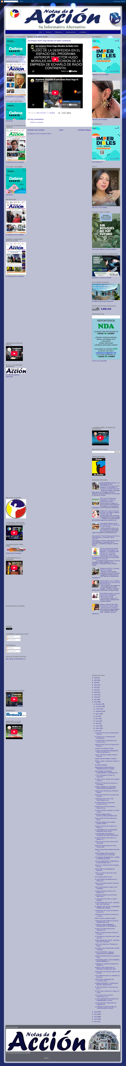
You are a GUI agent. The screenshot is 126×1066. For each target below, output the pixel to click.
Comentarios (12, 639)
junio (97, 718)
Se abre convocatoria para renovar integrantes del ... (105, 929)
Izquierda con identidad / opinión (104, 748)
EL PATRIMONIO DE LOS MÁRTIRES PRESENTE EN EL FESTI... (106, 830)
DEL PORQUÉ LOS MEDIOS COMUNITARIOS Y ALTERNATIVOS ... (107, 772)
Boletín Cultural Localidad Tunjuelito (105, 918)
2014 (95, 1014)
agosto (98, 713)
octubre (98, 709)
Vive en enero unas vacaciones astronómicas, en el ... (104, 995)
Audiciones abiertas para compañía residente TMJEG (105, 822)
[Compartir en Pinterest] (70, 113)
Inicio (40, 32)
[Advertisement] (16, 309)
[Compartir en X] (66, 113)
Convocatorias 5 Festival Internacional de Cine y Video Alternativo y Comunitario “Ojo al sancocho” (106, 537)
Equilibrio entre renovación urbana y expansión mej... (105, 807)
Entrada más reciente (36, 130)
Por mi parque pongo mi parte (103, 877)
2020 (95, 692)
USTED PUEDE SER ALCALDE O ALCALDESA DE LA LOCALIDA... (105, 854)
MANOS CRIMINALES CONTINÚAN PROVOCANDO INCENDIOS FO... (106, 787)
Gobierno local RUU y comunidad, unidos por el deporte (109, 569)
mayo (97, 721)
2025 (95, 680)
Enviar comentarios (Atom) (43, 133)
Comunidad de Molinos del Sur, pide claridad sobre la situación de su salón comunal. (110, 525)
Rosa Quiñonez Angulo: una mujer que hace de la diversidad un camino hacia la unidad (110, 595)
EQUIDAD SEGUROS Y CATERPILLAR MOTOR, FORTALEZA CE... (106, 984)
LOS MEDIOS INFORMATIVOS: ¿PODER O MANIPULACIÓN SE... (107, 858)
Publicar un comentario (36, 122)
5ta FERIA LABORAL (101, 765)
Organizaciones (71, 32)
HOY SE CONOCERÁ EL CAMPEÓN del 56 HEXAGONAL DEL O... (107, 862)
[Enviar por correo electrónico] (62, 113)
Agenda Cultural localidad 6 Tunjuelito (106, 758)
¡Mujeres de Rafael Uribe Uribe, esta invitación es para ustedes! (109, 605)
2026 (95, 677)
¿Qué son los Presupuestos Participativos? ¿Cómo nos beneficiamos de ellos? (108, 500)
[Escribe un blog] (64, 113)
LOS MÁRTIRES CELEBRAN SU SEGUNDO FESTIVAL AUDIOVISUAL (106, 834)
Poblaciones (58, 32)
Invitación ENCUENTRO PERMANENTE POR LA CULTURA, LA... (106, 751)
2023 (95, 685)
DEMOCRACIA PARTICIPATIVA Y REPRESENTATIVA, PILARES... (105, 768)
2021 (95, 690)
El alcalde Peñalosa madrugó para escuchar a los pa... (105, 803)
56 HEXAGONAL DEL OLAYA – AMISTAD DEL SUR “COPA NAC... (107, 903)
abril (97, 723)
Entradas (11, 636)
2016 (95, 702)
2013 (95, 1016)
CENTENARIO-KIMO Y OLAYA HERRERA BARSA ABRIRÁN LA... (107, 960)
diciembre (98, 704)
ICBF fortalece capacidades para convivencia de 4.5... (104, 980)
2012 (95, 1019)
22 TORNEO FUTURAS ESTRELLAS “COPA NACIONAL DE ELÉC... (106, 1007)
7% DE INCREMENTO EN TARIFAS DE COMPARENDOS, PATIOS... (106, 999)
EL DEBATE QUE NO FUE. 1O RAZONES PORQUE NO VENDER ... (107, 907)
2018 (95, 697)
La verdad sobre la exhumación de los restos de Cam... (106, 741)
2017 (95, 699)
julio (97, 716)
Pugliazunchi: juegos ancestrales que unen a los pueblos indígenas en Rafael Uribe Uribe (109, 512)
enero (97, 730)
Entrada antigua (84, 130)
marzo (98, 726)
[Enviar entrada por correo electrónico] (59, 113)
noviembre (99, 706)
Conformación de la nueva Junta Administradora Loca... (104, 799)
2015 (95, 1012)
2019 (95, 694)
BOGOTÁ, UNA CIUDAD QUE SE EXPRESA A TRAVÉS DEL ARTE (105, 968)
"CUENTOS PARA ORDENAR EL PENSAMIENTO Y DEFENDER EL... (106, 925)
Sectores (48, 32)
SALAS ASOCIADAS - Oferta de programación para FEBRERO (104, 952)
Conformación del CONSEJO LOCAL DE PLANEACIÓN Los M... (106, 921)
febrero (98, 728)
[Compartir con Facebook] (68, 113)
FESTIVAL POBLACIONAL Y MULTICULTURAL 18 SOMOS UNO (106, 815)
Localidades (82, 32)
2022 (95, 687)
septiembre (99, 711)
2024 (95, 682)
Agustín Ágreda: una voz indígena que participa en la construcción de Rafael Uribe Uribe (110, 582)
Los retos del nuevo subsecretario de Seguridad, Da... (105, 1003)
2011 (95, 1021)
